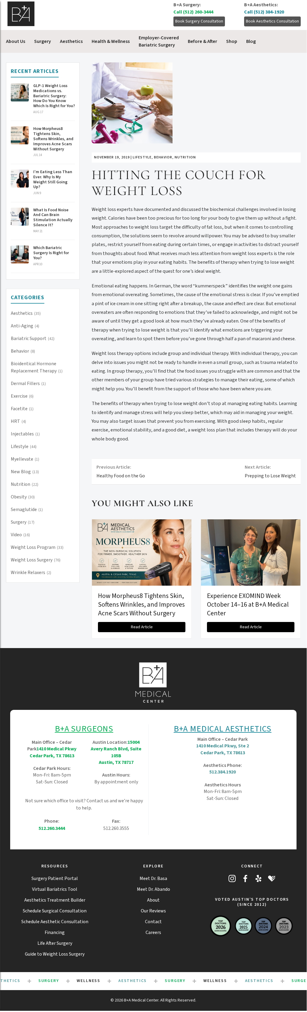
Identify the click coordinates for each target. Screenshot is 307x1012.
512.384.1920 (222, 772)
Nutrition (24, 484)
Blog (251, 41)
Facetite (22, 408)
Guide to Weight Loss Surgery (54, 954)
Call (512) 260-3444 (193, 12)
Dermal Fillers (28, 383)
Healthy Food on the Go (120, 471)
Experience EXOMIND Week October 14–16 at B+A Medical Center (248, 604)
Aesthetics (26, 313)
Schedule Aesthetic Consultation (54, 921)
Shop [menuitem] (231, 41)
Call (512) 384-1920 (264, 12)
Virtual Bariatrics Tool (54, 889)
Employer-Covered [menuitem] (159, 41)
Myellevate (25, 459)
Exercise (22, 396)
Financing (55, 932)
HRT (18, 421)
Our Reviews (153, 911)
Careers (153, 932)
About (153, 900)
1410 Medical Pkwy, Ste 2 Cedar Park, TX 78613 (222, 749)
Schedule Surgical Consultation (55, 911)
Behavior (23, 351)
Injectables (25, 434)
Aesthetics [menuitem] (71, 41)
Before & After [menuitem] (202, 41)
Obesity (23, 497)
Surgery (22, 522)
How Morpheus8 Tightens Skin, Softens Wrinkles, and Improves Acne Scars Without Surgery (141, 604)
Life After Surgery (54, 943)
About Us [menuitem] (15, 41)
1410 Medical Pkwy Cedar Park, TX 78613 (53, 752)
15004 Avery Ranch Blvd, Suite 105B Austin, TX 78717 (116, 752)
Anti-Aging (25, 326)
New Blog (25, 471)
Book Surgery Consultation (199, 21)
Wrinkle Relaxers (31, 572)
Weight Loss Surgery (36, 560)
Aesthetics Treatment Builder (54, 900)
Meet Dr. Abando (153, 889)
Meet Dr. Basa (153, 878)
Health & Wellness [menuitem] (111, 41)
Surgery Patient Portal (54, 878)
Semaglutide (27, 509)
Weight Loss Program (37, 547)
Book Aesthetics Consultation (272, 21)
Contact (153, 921)
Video (20, 534)
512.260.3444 (52, 828)
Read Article (142, 627)
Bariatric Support (33, 338)
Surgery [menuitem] (42, 41)
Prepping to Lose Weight (270, 471)
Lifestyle (24, 446)
